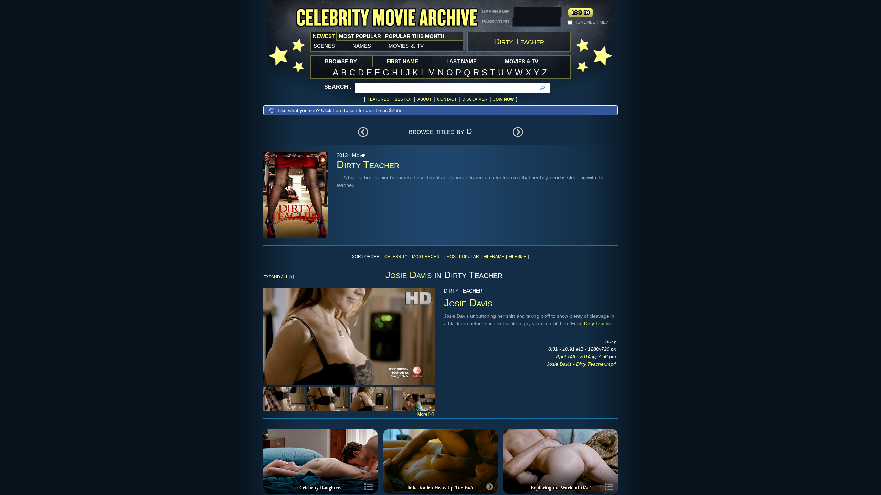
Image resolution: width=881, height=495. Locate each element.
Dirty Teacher (598, 323)
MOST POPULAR (462, 256)
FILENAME (494, 256)
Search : (337, 87)
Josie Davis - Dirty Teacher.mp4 (581, 364)
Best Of (403, 99)
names (361, 45)
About (424, 99)
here (338, 110)
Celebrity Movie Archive (387, 18)
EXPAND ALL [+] (278, 277)
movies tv (406, 45)
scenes (324, 45)
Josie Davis (408, 275)
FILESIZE (517, 256)
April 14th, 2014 (574, 356)
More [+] (425, 414)
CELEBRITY (395, 256)
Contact (447, 99)
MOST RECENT (427, 256)
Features (378, 99)
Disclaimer (475, 99)
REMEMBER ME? (591, 22)
